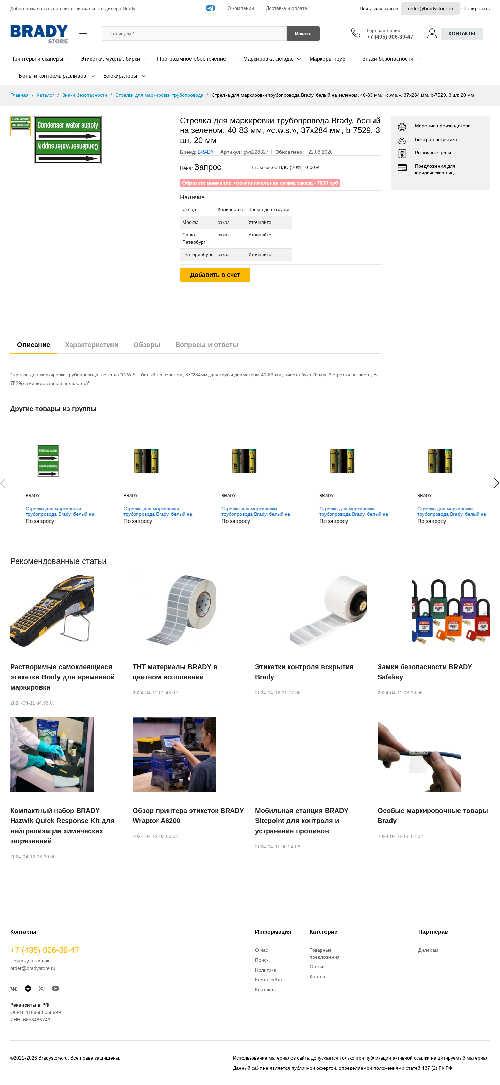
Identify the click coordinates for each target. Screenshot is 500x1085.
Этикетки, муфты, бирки (110, 59)
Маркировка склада (268, 59)
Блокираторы (120, 76)
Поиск (261, 960)
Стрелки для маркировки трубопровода (159, 95)
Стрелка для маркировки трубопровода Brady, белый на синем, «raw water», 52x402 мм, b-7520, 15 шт (345, 511)
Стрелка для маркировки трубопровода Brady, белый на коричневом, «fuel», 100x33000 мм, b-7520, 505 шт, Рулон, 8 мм (150, 511)
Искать (303, 33)
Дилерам (428, 950)
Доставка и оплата (286, 8)
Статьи (317, 967)
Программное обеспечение (191, 59)
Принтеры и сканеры (36, 59)
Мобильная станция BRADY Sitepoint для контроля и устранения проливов (301, 821)
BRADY (24, 495)
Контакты (462, 33)
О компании (240, 8)
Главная (19, 95)
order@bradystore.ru (430, 8)
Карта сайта (268, 979)
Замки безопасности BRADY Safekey (425, 672)
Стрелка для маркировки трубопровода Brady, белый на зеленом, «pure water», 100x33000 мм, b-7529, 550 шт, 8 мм (51, 511)
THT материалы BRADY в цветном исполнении (175, 672)
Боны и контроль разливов (52, 76)
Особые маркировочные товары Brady (433, 815)
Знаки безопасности (387, 59)
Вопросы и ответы (206, 345)
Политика (265, 970)
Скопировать (475, 8)
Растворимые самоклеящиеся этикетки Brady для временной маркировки (62, 677)
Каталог (45, 95)
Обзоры (146, 345)
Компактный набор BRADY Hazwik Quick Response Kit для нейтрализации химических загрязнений (62, 826)
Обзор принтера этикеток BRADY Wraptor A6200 (188, 815)
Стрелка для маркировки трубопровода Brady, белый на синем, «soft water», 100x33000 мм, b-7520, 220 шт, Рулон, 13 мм (444, 511)
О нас (261, 950)
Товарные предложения (325, 953)
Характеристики (91, 345)
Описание (33, 345)
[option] (102, 150)
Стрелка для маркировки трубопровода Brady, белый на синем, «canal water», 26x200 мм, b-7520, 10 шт (247, 511)
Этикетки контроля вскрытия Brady (304, 672)
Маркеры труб (327, 59)
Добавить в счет (215, 274)
